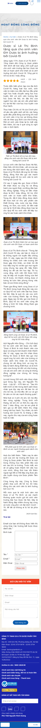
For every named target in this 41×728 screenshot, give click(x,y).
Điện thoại (7, 563)
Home (5, 37)
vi (29, 1)
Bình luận (7, 532)
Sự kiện (13, 37)
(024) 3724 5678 (17, 644)
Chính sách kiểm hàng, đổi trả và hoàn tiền (19, 673)
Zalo (10, 709)
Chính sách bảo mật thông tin (14, 670)
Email (6, 559)
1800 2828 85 (20, 665)
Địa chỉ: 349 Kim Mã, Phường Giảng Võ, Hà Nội (20, 642)
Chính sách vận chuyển (11, 675)
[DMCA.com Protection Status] (9, 690)
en (33, 1)
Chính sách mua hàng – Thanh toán (16, 678)
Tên (5, 554)
